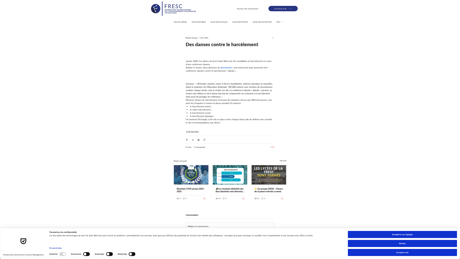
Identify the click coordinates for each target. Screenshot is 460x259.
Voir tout (283, 161)
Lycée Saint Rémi (199, 22)
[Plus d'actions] (272, 37)
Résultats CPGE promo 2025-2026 (190, 190)
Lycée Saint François (218, 22)
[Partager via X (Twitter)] (193, 140)
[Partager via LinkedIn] (198, 140)
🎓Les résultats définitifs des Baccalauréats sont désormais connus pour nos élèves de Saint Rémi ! (230, 190)
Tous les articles (180, 22)
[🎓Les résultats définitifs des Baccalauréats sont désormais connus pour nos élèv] (230, 175)
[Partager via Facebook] (187, 140)
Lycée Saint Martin (240, 22)
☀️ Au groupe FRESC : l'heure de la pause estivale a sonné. (268, 190)
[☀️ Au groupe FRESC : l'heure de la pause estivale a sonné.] (269, 175)
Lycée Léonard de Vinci (262, 22)
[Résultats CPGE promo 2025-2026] (191, 175)
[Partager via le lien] (204, 140)
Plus (278, 22)
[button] (247, 8)
